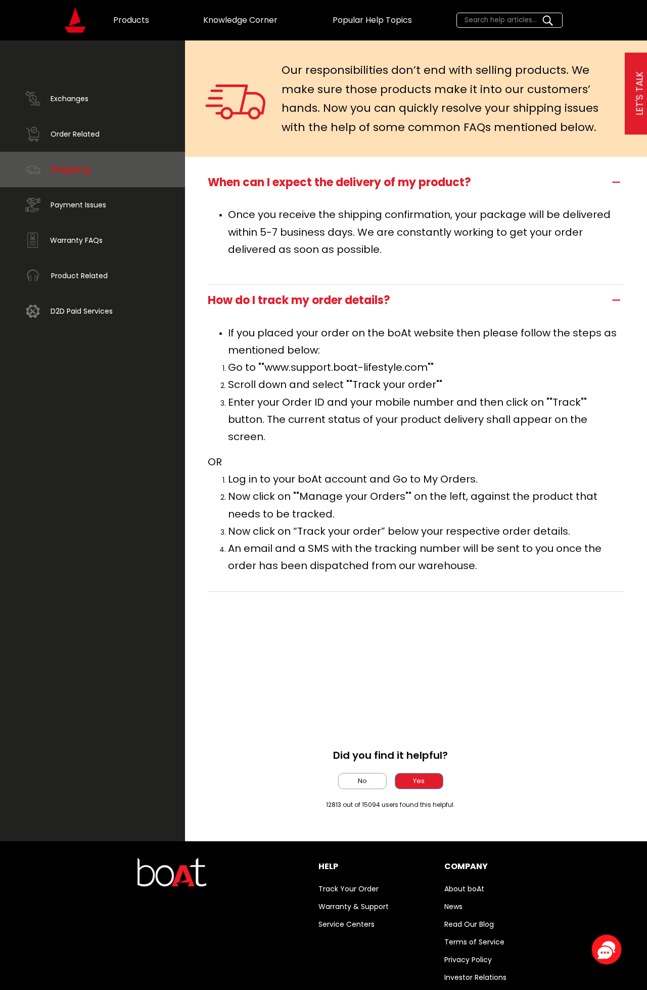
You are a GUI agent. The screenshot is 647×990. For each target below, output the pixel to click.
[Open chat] (606, 949)
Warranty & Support (353, 906)
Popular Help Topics (372, 20)
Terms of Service (474, 942)
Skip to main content (45, 8)
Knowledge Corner (240, 20)
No (362, 781)
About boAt (464, 889)
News (453, 906)
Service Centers (346, 924)
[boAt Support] (75, 20)
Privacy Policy (468, 960)
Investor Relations (475, 977)
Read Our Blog (469, 924)
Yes (419, 781)
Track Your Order (348, 889)
